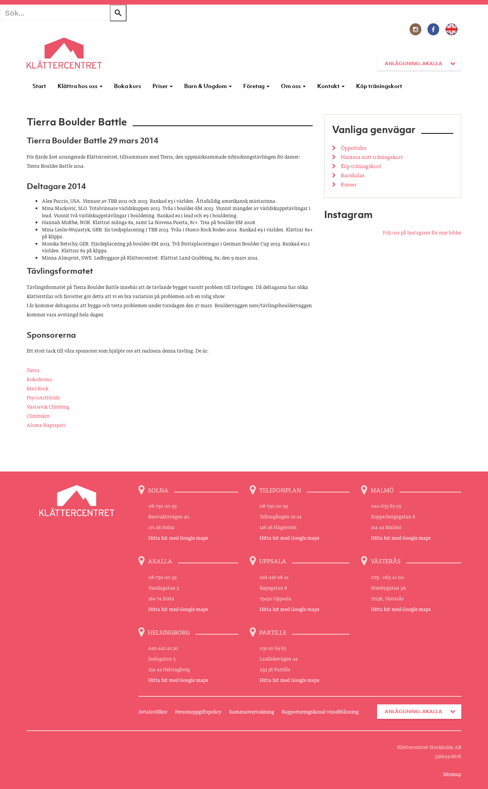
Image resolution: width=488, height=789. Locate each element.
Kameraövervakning (251, 711)
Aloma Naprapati (46, 425)
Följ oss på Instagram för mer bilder (422, 232)
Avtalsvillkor (152, 711)
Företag (254, 86)
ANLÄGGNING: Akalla (413, 63)
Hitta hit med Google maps (178, 538)
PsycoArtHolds (43, 397)
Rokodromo (39, 379)
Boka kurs (127, 86)
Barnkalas (352, 175)
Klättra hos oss (78, 86)
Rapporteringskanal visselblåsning (320, 711)
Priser (160, 86)
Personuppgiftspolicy (198, 711)
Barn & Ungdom (206, 86)
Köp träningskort (379, 86)
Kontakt (329, 86)
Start (39, 86)
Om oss (291, 86)
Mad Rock (37, 388)
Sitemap (452, 774)
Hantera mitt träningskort (371, 156)
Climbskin (38, 416)
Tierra (33, 370)
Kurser (348, 184)
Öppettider (353, 147)
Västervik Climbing (48, 407)
